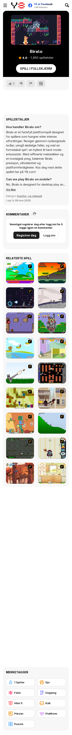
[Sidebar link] (5, 5)
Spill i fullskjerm (36, 69)
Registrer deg (26, 235)
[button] (11, 189)
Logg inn (49, 235)
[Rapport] (30, 83)
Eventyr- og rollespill (29, 196)
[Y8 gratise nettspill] (18, 5)
